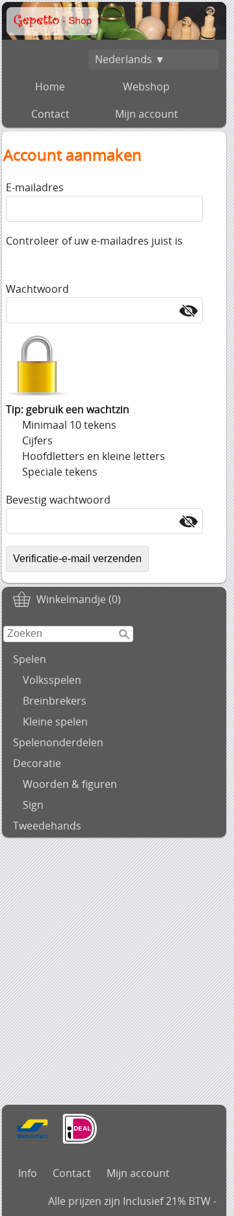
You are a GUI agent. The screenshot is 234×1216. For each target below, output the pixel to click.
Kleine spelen (55, 721)
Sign (33, 805)
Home (50, 86)
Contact (50, 114)
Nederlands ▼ (130, 59)
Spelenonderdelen (58, 742)
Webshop (146, 86)
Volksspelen (52, 680)
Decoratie (37, 763)
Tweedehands (47, 825)
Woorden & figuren (70, 784)
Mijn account (146, 114)
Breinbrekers (54, 701)
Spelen (29, 659)
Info (27, 1173)
